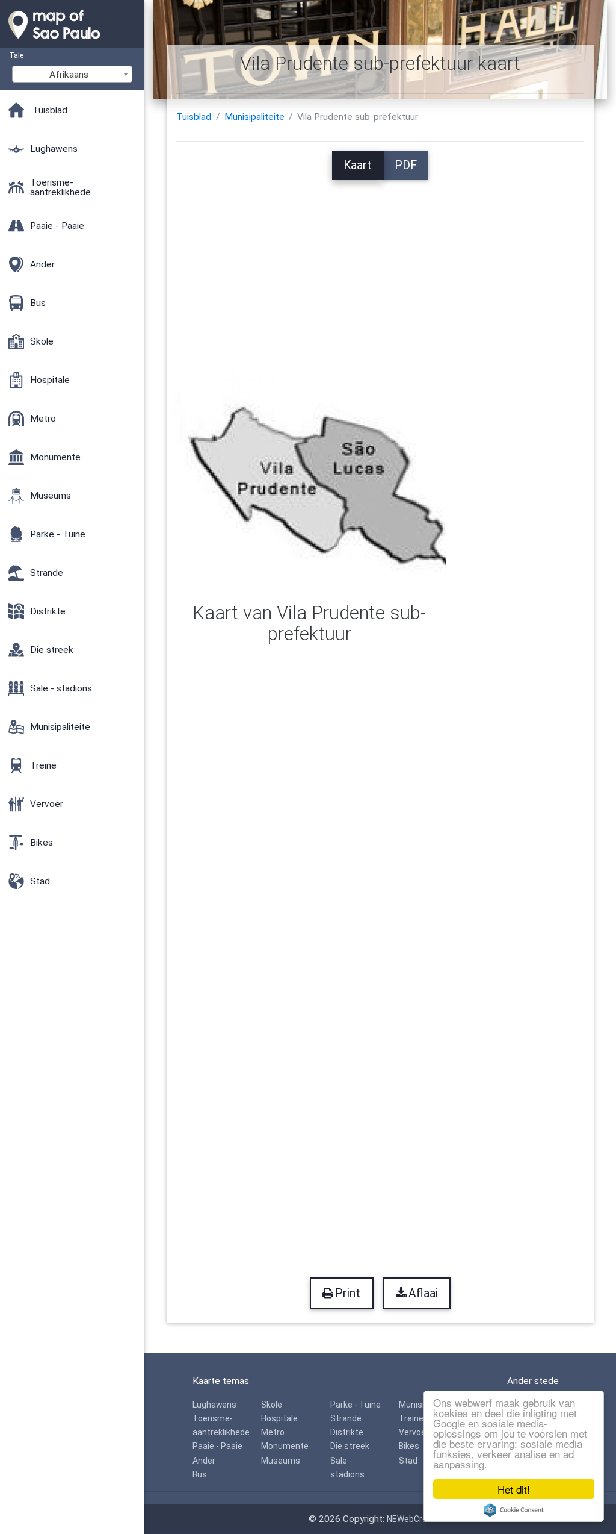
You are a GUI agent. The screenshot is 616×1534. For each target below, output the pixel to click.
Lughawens (214, 1404)
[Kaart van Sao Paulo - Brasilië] (72, 42)
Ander (203, 1460)
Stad (408, 1460)
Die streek (349, 1446)
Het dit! (513, 1489)
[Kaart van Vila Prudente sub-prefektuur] (309, 481)
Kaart (357, 165)
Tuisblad (193, 116)
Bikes (409, 1446)
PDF (406, 165)
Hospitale (279, 1418)
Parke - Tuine (355, 1404)
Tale (16, 55)
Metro (273, 1432)
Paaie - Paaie (217, 1446)
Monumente (285, 1446)
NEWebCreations (419, 1519)
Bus (199, 1474)
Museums (280, 1460)
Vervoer (414, 1432)
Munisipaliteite (254, 116)
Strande (346, 1418)
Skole (271, 1404)
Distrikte (346, 1432)
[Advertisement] (380, 264)
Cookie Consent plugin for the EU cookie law (514, 1510)
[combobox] (72, 74)
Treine (411, 1418)
